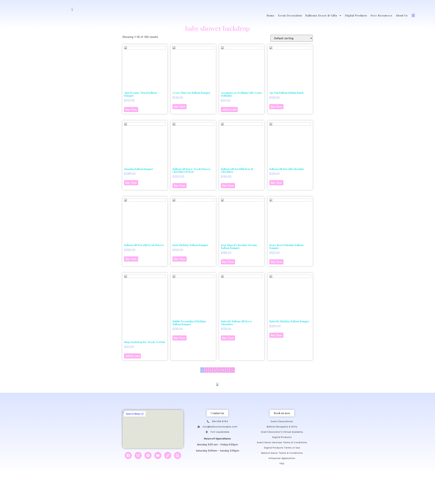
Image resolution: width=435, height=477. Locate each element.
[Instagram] (138, 455)
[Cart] (413, 15)
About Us (402, 15)
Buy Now (131, 109)
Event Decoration (290, 15)
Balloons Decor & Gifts (321, 15)
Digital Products (356, 15)
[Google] (177, 455)
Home (271, 15)
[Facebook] (128, 455)
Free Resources (381, 15)
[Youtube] (157, 455)
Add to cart (229, 109)
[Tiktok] (167, 455)
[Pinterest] (148, 455)
